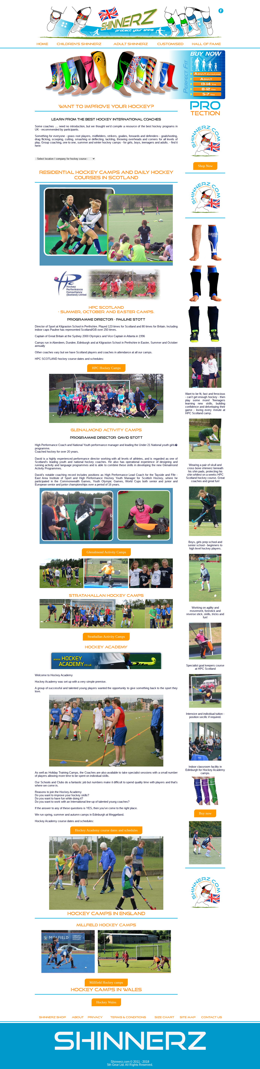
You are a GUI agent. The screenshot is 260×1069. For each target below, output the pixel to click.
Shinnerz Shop (52, 1017)
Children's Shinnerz (79, 43)
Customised (170, 43)
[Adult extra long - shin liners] (205, 74)
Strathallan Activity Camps (106, 636)
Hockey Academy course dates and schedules (106, 830)
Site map (187, 1017)
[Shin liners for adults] (205, 78)
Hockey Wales (106, 1002)
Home (42, 43)
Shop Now (205, 166)
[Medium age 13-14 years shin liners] (205, 84)
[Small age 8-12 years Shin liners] (205, 89)
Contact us (211, 1017)
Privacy (95, 1017)
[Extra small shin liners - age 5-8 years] (205, 94)
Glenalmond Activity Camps (106, 552)
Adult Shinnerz (130, 43)
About (78, 1017)
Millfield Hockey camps (106, 982)
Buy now (205, 813)
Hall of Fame (206, 43)
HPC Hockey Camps (106, 368)
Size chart (164, 1017)
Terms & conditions (128, 1017)
